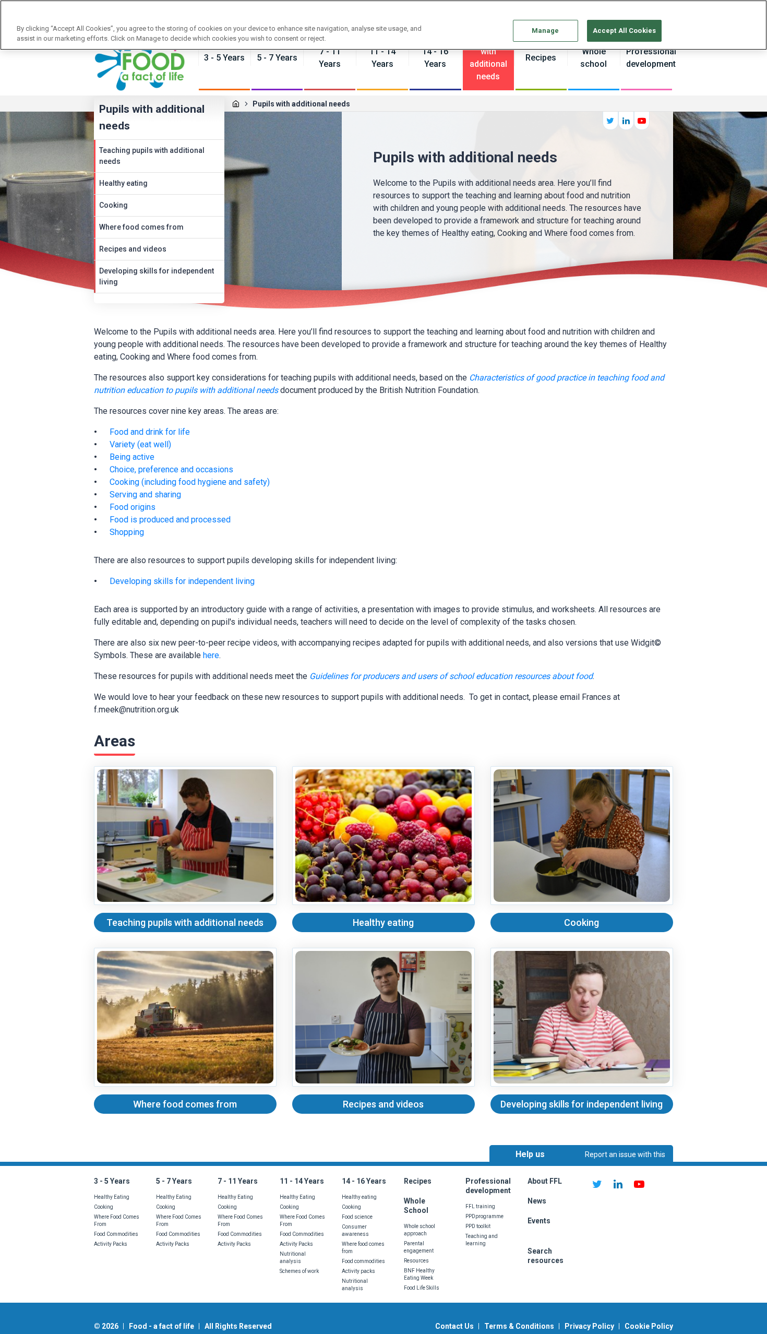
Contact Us (454, 1326)
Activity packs (358, 1271)
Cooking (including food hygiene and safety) (190, 482)
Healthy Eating (111, 1197)
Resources (416, 1261)
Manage (545, 30)
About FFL (545, 1181)
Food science (357, 1217)
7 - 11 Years (238, 1181)
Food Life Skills (421, 1288)
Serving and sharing (145, 494)
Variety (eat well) (141, 444)
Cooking (113, 205)
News (538, 1201)
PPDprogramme (484, 1216)
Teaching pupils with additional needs (152, 155)
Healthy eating (123, 183)
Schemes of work (299, 1271)
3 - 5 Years (112, 1181)
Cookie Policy (649, 1326)
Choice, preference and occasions (171, 469)
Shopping (127, 532)
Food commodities (363, 1261)
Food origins (132, 507)
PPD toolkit (477, 1226)
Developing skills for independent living (156, 276)
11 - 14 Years (302, 1181)
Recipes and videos (132, 249)
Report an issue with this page (625, 1163)
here (211, 655)
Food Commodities (116, 1234)
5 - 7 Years (174, 1181)
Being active (133, 457)
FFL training (480, 1206)
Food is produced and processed (171, 520)
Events (539, 1221)
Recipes (418, 1181)
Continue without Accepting (718, 13)
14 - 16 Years (364, 1181)
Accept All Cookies (624, 30)
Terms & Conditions (519, 1326)
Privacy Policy (589, 1326)
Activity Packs (110, 1244)
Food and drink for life (150, 432)
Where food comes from (141, 227)
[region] (383, 25)
